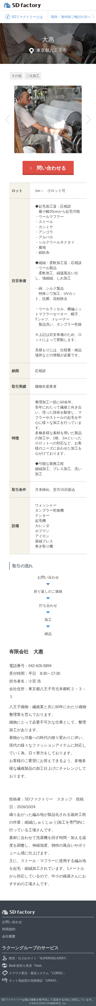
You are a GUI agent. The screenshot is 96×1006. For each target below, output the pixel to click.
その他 (17, 76)
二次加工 (32, 76)
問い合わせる (51, 168)
